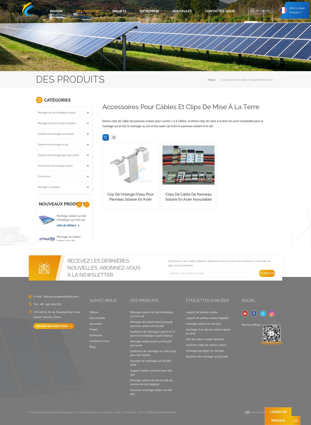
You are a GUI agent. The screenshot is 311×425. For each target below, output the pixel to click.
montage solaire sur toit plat (203, 323)
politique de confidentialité (160, 412)
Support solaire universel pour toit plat (151, 372)
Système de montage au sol (53, 144)
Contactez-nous (220, 11)
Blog (92, 346)
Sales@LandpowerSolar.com (61, 296)
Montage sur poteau (49, 187)
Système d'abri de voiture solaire (206, 345)
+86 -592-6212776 (50, 304)
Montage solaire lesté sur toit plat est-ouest (151, 343)
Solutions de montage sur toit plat (207, 356)
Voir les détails (67, 225)
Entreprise (149, 11)
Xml (141, 412)
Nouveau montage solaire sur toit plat (151, 392)
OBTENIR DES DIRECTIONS (52, 326)
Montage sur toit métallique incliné (56, 112)
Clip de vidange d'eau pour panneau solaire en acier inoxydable (130, 197)
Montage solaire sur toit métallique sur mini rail (71, 218)
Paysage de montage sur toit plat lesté (150, 362)
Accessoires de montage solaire (55, 165)
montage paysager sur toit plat (205, 350)
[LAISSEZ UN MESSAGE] (295, 420)
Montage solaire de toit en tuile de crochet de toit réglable (151, 382)
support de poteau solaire (202, 312)
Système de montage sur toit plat (56, 134)
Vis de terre (44, 176)
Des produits (87, 11)
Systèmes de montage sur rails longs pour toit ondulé (153, 353)
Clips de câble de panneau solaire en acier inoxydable (188, 197)
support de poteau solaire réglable (207, 318)
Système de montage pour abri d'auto (58, 155)
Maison (56, 11)
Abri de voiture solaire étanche (205, 339)
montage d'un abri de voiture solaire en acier (208, 331)
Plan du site (129, 412)
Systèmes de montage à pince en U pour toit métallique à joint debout (152, 333)
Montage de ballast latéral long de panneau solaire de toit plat (71, 241)
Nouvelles (182, 11)
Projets (119, 11)
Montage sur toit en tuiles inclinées (57, 123)
